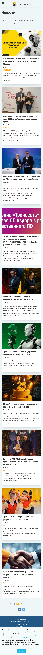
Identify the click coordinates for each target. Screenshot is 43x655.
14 (32, 604)
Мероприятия (11, 20)
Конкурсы (21, 20)
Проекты (30, 20)
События (5, 24)
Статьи (12, 24)
